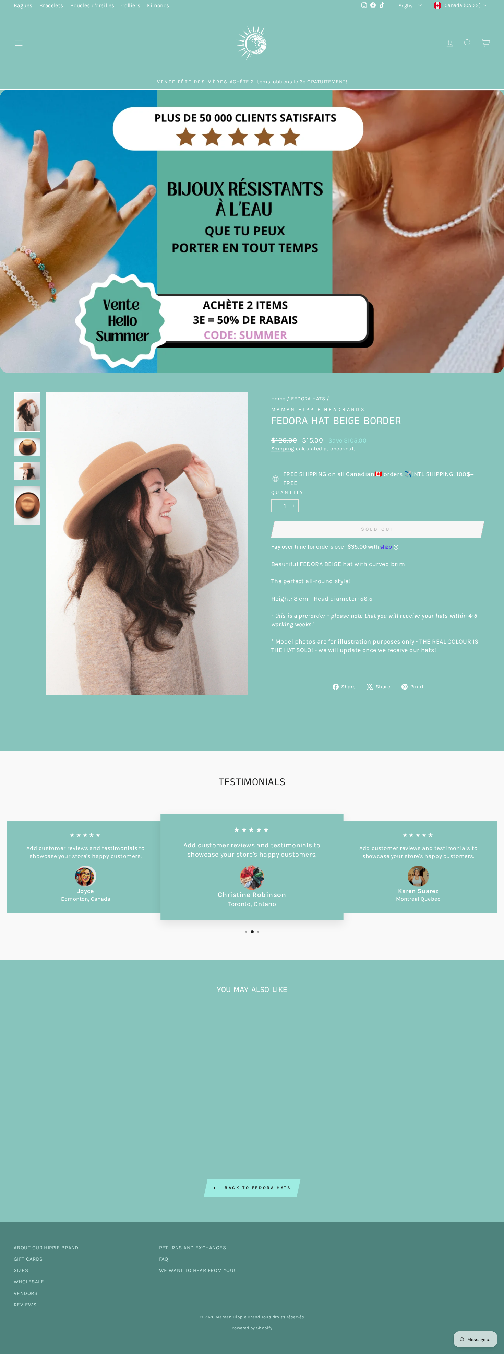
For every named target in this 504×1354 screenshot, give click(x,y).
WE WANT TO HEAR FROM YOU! (197, 1270)
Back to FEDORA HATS (257, 1187)
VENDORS (25, 1293)
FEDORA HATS (308, 399)
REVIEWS (25, 1305)
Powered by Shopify (252, 1327)
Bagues (23, 5)
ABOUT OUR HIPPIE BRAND (46, 1248)
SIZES (21, 1270)
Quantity (287, 492)
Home (278, 399)
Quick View (71, 1088)
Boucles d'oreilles (92, 5)
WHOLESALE (29, 1282)
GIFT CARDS (28, 1259)
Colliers (131, 5)
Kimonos (158, 5)
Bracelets (51, 5)
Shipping (283, 449)
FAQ (163, 1259)
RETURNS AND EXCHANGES (192, 1248)
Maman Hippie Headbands (318, 409)
